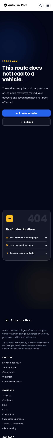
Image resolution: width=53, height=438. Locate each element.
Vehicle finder (9, 367)
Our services (8, 372)
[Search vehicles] (41, 5)
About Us (6, 395)
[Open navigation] (48, 5)
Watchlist (7, 376)
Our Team (7, 400)
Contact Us (8, 414)
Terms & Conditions (12, 423)
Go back (28, 121)
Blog (4, 404)
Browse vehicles (28, 113)
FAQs (5, 409)
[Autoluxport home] (14, 5)
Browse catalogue (11, 362)
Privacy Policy (9, 428)
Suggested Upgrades (13, 419)
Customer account (12, 381)
